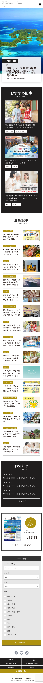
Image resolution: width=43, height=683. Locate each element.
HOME (10, 660)
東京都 (9, 600)
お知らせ (11, 667)
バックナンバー (10, 663)
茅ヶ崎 (9, 615)
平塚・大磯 (11, 596)
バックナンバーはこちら (21, 545)
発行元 (32, 667)
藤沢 (8, 619)
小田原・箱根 (12, 634)
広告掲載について (32, 663)
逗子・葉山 (11, 627)
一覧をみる (21, 501)
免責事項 (28, 678)
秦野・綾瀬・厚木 (13, 612)
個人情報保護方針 (17, 678)
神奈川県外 (11, 608)
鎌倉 (8, 631)
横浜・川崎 (11, 604)
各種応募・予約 (21, 671)
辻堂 (8, 623)
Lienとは (32, 660)
